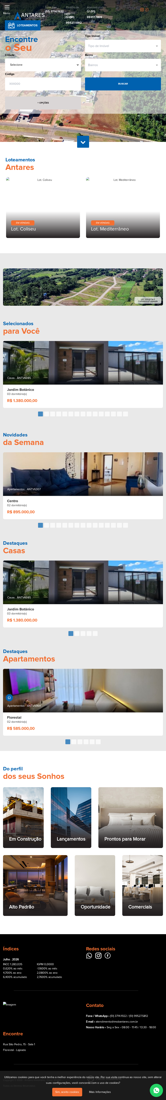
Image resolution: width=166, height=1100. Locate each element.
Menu (6, 13)
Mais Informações (100, 1092)
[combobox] (121, 46)
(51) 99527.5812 (138, 1016)
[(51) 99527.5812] (156, 1090)
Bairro (89, 55)
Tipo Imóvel (92, 36)
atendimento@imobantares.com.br (117, 1021)
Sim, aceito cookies (67, 1092)
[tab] (40, 414)
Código (9, 74)
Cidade (9, 55)
